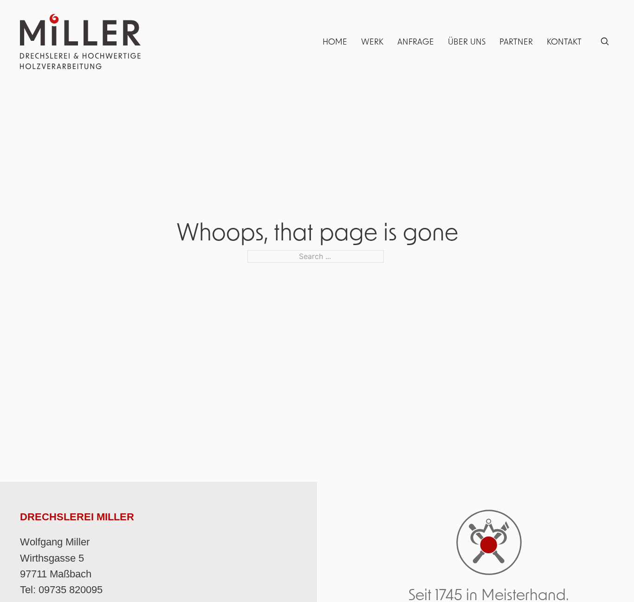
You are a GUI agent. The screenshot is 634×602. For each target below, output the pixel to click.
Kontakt (564, 41)
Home (335, 41)
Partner (516, 41)
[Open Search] (604, 41)
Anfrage (415, 41)
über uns (466, 41)
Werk (372, 41)
